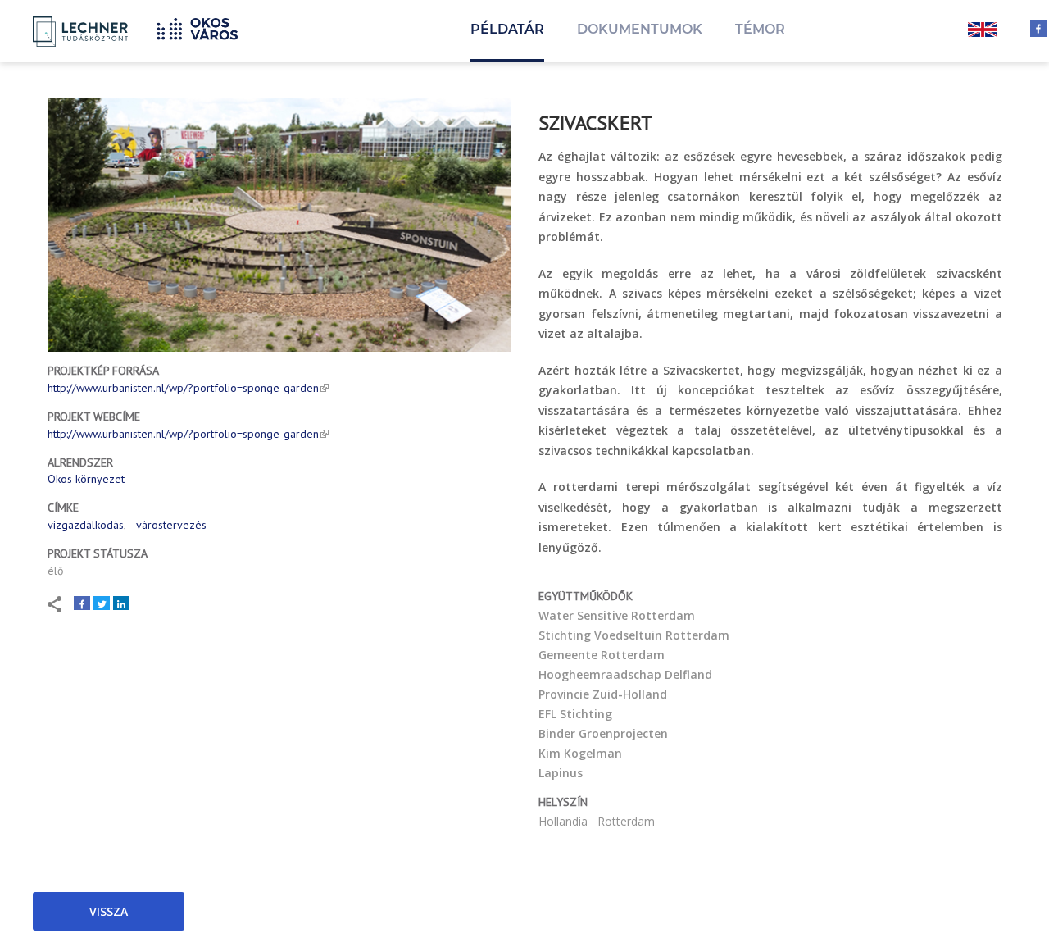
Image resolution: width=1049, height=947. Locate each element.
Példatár (507, 29)
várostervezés (171, 524)
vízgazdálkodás (86, 524)
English (982, 31)
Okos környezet (86, 478)
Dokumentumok (639, 29)
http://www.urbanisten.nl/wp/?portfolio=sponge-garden (183, 387)
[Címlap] (203, 26)
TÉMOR (760, 29)
